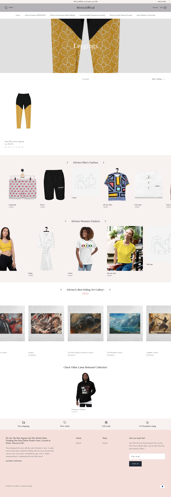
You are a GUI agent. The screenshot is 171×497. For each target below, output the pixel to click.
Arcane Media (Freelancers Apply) (92, 15)
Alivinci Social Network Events (121, 15)
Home (18, 15)
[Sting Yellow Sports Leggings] (23, 111)
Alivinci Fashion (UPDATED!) (35, 15)
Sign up (135, 464)
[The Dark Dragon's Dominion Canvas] (86, 323)
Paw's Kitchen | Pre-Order (146, 15)
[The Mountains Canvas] (125, 323)
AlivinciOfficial (15, 486)
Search (78, 443)
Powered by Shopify (26, 486)
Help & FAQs (162, 2)
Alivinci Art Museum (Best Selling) (62, 15)
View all (85, 293)
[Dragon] (46, 323)
